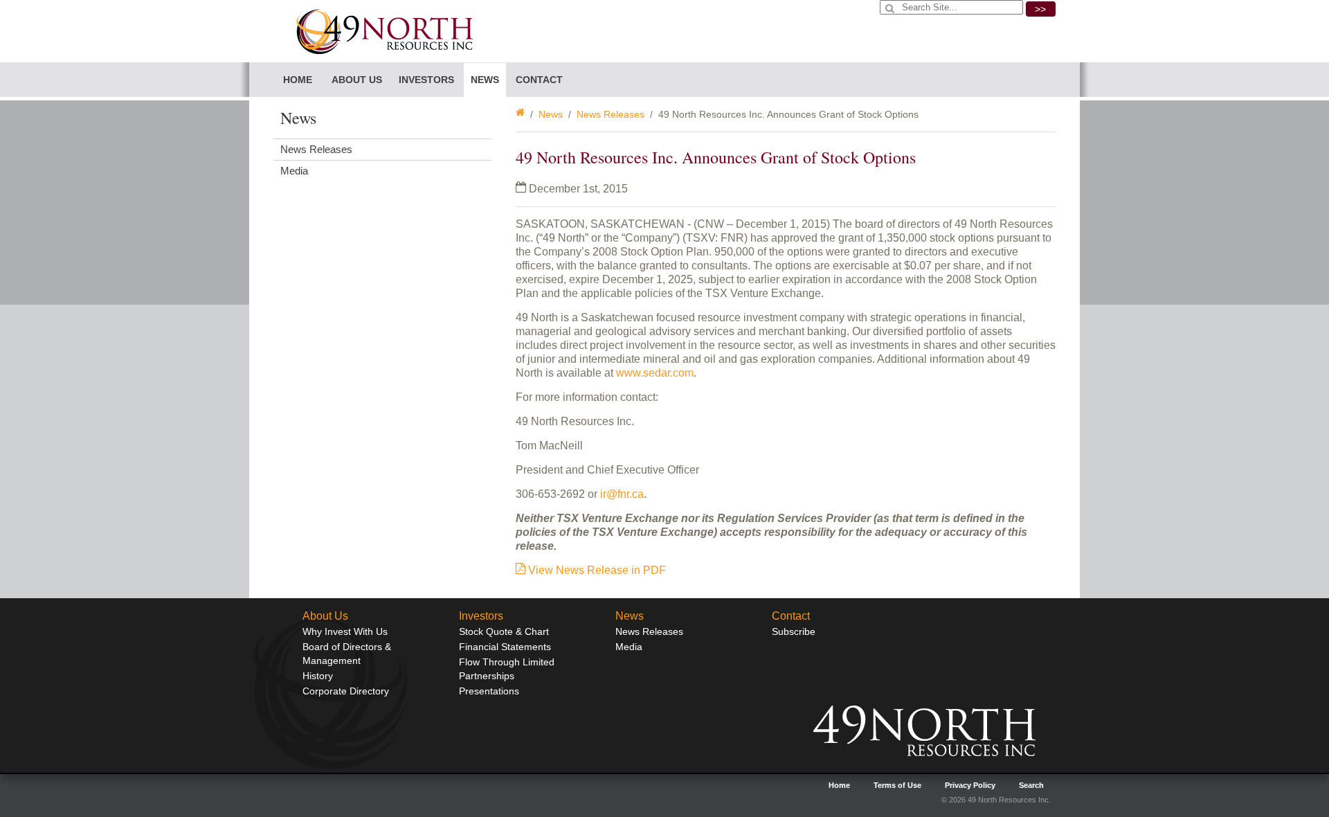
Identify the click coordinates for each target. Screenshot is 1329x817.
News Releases (610, 114)
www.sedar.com (655, 373)
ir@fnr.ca (622, 494)
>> (1040, 9)
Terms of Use (897, 785)
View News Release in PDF (595, 570)
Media (294, 171)
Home (297, 79)
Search (1031, 785)
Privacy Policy (970, 785)
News (551, 114)
